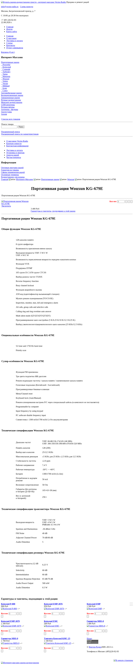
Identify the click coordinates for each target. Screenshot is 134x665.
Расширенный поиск (10, 132)
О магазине (11, 38)
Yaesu (4, 74)
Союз (4, 90)
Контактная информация (17, 146)
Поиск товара (7, 124)
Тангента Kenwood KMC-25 (57, 638)
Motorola (5, 76)
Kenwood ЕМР (93, 604)
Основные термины (10, 175)
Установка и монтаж (15, 153)
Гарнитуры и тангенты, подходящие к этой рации (53, 211)
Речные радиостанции (11, 100)
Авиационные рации (10, 98)
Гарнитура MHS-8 (95, 621)
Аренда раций (12, 155)
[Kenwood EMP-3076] (54, 608)
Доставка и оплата (14, 41)
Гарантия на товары (10, 170)
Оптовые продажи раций (12, 167)
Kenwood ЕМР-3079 (10, 621)
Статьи (9, 43)
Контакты (10, 45)
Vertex (4, 81)
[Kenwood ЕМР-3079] (11, 626)
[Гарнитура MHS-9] (10, 643)
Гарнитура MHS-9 (9, 638)
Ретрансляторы (8, 107)
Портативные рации (10, 62)
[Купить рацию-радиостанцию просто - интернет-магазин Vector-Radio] (33, 2)
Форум (9, 29)
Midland (5, 86)
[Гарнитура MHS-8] (96, 626)
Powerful (5, 65)
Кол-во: (113, 201)
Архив (4, 114)
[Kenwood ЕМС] (51, 626)
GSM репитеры (8, 105)
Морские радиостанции (11, 102)
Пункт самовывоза (14, 48)
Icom (4, 88)
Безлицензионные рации (12, 95)
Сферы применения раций (13, 172)
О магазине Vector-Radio (17, 141)
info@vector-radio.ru (9, 7)
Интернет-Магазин (24, 179)
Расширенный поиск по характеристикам (19, 134)
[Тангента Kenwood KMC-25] (57, 643)
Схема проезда (26, 7)
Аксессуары (6, 112)
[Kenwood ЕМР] (94, 608)
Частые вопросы (13, 157)
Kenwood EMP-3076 (53, 604)
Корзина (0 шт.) (8, 52)
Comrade (5, 69)
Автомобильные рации (11, 93)
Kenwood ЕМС (51, 621)
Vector (4, 83)
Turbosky (5, 72)
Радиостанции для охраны (13, 177)
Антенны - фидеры (9, 109)
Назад (89, 638)
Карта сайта (11, 31)
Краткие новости (14, 143)
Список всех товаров (10, 119)
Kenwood (6, 67)
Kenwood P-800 (8, 604)
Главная (9, 27)
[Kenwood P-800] (9, 608)
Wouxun (5, 79)
